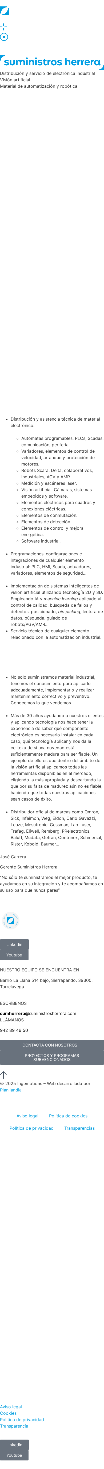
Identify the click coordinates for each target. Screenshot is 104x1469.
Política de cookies (68, 1115)
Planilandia (11, 1090)
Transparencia (14, 1426)
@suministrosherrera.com (38, 1013)
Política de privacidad (32, 1128)
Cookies (8, 1413)
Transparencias (79, 1128)
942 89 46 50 (14, 1030)
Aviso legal (27, 1115)
